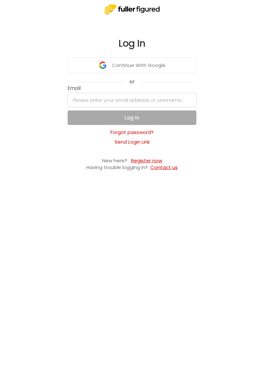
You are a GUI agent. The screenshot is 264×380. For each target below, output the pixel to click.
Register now (146, 160)
